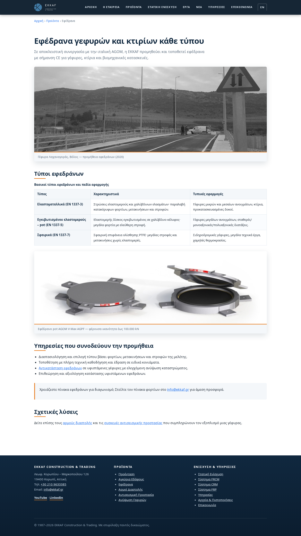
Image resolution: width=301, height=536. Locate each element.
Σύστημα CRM (208, 484)
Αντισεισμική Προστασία (136, 495)
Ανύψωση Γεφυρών (132, 500)
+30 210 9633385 (53, 484)
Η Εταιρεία (111, 7)
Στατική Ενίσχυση (162, 7)
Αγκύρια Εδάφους (131, 479)
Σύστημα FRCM (208, 479)
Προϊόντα (134, 7)
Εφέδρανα (126, 484)
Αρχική (91, 7)
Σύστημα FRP (207, 489)
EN (262, 7)
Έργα (186, 7)
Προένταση (127, 474)
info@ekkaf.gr (178, 389)
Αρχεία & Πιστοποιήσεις (215, 500)
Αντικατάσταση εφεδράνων (60, 368)
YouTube (40, 497)
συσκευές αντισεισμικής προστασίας (133, 423)
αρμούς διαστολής (77, 423)
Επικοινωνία (241, 7)
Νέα (199, 7)
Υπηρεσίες (216, 7)
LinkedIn (56, 497)
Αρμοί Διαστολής (131, 489)
